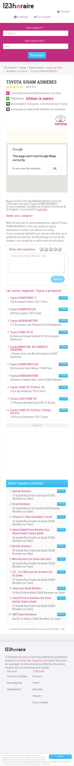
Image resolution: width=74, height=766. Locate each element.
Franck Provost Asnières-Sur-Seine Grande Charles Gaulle (31, 599)
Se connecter (44, 17)
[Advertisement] (40, 137)
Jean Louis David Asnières (27, 588)
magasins (33, 291)
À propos (37, 676)
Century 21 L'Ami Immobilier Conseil (32, 516)
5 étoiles (61, 249)
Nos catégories (14, 682)
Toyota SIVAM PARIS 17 (23, 297)
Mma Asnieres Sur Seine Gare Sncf (31, 559)
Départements (14, 689)
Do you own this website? (26, 168)
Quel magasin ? (35, 27)
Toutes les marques (17, 676)
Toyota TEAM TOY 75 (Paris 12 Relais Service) (30, 411)
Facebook (22, 17)
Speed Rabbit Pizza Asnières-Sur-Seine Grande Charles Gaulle (31, 531)
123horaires (18, 6)
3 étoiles (52, 249)
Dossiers (37, 695)
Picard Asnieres (21, 504)
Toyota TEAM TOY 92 (21, 332)
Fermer (60, 756)
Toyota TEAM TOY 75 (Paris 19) (27, 387)
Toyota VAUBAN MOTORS (24, 320)
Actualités (38, 689)
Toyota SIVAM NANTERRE (24, 375)
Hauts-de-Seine (54, 67)
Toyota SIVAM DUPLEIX (23, 309)
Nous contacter (40, 702)
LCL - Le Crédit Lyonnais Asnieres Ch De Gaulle (32, 573)
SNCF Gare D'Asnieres (24, 614)
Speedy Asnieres (21, 491)
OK (55, 168)
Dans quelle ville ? (35, 41)
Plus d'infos (46, 764)
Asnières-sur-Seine (16, 71)
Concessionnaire (49, 103)
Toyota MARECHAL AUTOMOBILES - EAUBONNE (29, 348)
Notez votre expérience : (22, 249)
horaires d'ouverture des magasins (24, 660)
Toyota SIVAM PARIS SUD (24, 364)
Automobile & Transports (25, 103)
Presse (36, 682)
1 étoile (43, 249)
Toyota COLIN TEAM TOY (23, 398)
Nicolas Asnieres (21, 546)
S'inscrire (65, 11)
